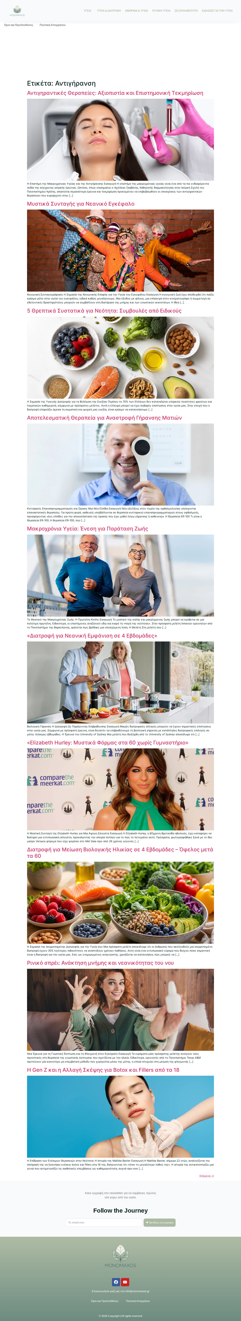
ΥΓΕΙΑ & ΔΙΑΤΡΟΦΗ (109, 10)
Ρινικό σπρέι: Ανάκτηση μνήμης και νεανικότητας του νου (100, 963)
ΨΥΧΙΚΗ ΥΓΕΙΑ (161, 10)
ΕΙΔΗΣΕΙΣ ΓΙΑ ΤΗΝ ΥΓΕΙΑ (217, 10)
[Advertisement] (120, 53)
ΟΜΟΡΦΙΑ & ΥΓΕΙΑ (136, 10)
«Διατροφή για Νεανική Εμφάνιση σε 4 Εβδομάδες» (92, 635)
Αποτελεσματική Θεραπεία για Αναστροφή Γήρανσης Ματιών (104, 418)
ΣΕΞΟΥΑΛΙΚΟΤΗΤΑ (186, 10)
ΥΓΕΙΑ (87, 10)
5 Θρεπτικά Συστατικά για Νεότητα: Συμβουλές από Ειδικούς (104, 310)
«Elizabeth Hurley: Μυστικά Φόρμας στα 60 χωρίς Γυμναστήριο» (107, 742)
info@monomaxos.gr (137, 1291)
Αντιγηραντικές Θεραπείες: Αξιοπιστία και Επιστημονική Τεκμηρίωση (115, 93)
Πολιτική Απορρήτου (53, 25)
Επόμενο (207, 1175)
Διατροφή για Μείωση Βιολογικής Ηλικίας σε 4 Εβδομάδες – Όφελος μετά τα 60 (120, 852)
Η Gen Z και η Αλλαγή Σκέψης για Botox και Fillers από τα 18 (103, 1070)
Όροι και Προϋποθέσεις (18, 25)
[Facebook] (116, 1282)
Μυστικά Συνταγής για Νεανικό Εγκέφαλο (80, 204)
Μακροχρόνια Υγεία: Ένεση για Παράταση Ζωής (87, 528)
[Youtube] (125, 1282)
